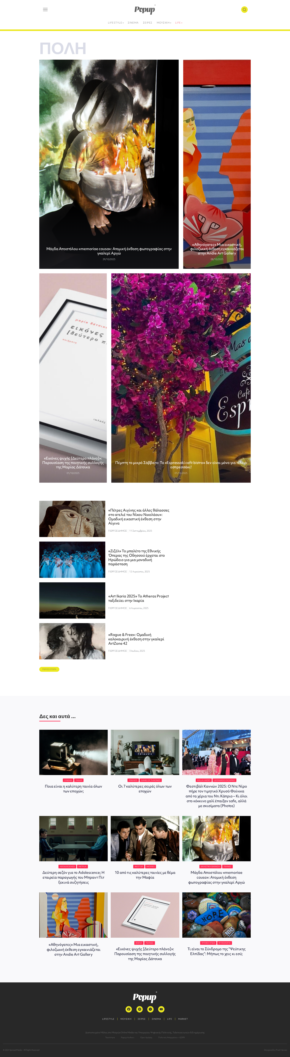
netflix (82, 866)
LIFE (169, 1019)
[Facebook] (129, 1009)
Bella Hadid (203, 780)
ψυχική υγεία (208, 943)
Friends (133, 780)
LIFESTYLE (108, 1019)
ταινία (79, 780)
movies (151, 866)
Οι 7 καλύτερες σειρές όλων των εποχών (145, 789)
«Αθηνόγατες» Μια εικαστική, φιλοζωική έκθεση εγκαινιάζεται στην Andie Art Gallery (217, 249)
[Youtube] (161, 1009)
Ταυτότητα (110, 1037)
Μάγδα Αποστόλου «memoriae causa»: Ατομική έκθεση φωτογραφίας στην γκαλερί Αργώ (109, 251)
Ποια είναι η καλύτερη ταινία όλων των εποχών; (73, 789)
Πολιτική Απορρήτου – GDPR (171, 1037)
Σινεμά (68, 780)
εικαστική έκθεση (210, 866)
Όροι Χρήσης (146, 1037)
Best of (139, 866)
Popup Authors (127, 1037)
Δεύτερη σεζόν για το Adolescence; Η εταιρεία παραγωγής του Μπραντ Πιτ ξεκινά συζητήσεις (73, 877)
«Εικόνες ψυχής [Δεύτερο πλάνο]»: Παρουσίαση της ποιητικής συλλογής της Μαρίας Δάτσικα (73, 463)
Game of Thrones (150, 780)
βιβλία (139, 943)
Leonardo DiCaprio (224, 780)
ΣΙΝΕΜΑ (156, 1019)
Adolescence (67, 866)
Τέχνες (227, 866)
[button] (49, 669)
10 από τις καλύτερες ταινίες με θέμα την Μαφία (145, 875)
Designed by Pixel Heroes (275, 1050)
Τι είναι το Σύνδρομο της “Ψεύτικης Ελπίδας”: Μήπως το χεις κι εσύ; (216, 951)
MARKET (183, 1019)
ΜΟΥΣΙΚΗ (126, 1019)
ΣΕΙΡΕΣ (142, 1019)
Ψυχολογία (224, 943)
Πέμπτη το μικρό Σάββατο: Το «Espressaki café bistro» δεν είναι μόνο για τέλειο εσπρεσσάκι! (181, 465)
